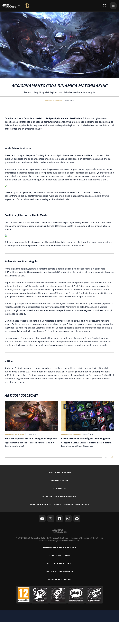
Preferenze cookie (59, 579)
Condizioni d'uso (59, 555)
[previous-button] (106, 457)
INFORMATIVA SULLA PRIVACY (59, 547)
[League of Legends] (27, 6)
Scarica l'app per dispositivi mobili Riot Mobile (59, 504)
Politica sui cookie (59, 563)
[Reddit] (77, 518)
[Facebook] (59, 518)
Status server (59, 480)
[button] (53, 100)
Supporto (59, 488)
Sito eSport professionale (59, 496)
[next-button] (112, 457)
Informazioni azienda (59, 571)
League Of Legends (59, 472)
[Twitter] (51, 518)
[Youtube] (42, 518)
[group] (59, 426)
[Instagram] (68, 518)
